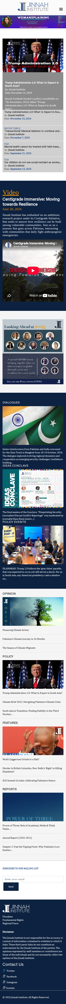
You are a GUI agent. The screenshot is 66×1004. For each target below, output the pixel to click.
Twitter (11, 970)
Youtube (10, 987)
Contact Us (13, 965)
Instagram (12, 982)
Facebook (12, 976)
